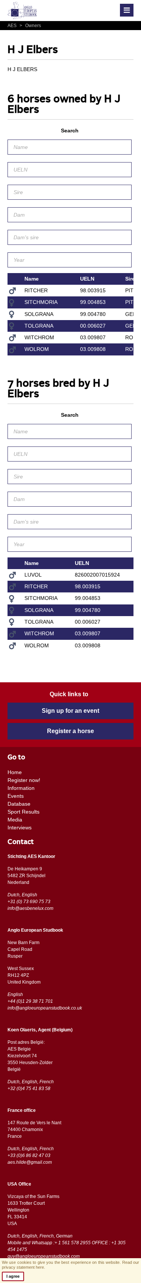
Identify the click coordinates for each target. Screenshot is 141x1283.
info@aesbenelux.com (30, 908)
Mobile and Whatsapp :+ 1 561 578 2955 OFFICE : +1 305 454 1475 (67, 1246)
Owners (30, 25)
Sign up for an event (70, 711)
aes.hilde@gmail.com (30, 1162)
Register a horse (70, 731)
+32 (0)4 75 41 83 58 (29, 1088)
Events (16, 796)
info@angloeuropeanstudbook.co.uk (45, 1008)
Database (19, 804)
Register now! (24, 780)
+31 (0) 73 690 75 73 (29, 901)
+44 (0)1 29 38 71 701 (30, 1001)
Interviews (20, 827)
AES (13, 25)
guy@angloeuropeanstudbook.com (44, 1256)
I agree (13, 1276)
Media (15, 820)
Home (15, 772)
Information (21, 788)
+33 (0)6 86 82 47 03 (29, 1155)
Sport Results (23, 812)
